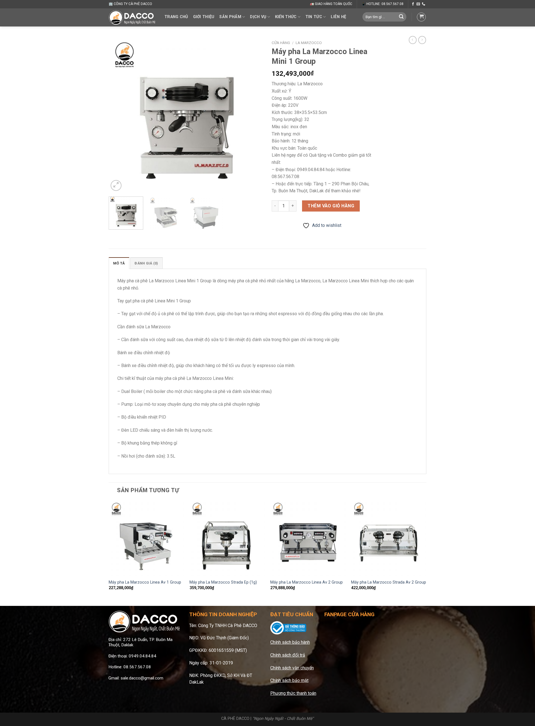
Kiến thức (286, 16)
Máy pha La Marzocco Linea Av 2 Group (306, 582)
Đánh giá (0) (146, 263)
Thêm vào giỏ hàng (331, 205)
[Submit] (401, 17)
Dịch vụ (258, 16)
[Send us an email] (418, 4)
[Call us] (423, 4)
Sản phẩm (230, 16)
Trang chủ (176, 16)
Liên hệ (338, 16)
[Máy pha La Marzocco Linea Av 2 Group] (308, 538)
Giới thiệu (204, 16)
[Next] (253, 114)
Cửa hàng (281, 42)
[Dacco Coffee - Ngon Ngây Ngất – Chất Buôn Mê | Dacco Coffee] (132, 17)
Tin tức (313, 16)
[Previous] (119, 114)
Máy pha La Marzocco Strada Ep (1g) (223, 582)
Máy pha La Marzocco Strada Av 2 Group (388, 582)
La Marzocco (309, 42)
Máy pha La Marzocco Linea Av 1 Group (145, 582)
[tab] (119, 263)
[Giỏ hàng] (421, 17)
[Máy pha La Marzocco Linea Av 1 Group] (146, 538)
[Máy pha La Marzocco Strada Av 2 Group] (388, 538)
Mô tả (119, 263)
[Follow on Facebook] (413, 4)
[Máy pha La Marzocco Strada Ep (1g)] (227, 538)
